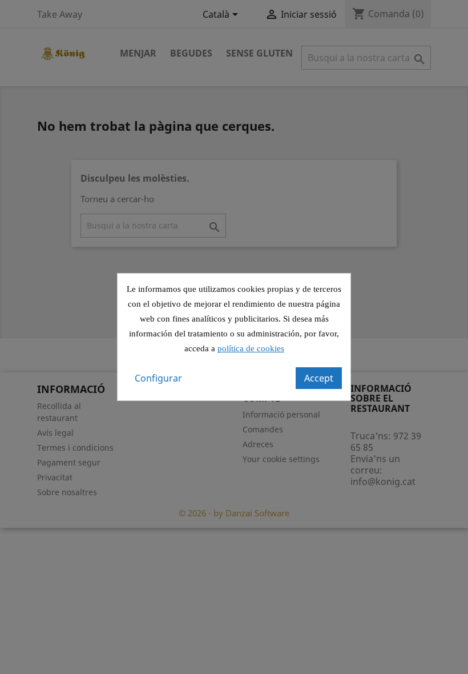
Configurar (158, 378)
